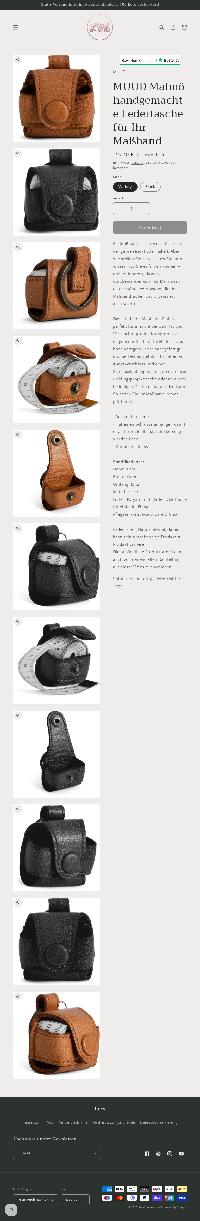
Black (150, 187)
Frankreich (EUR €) (33, 1199)
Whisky (125, 187)
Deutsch (72, 1199)
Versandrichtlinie (73, 1123)
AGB (50, 1123)
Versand (137, 162)
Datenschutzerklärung (159, 1123)
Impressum (31, 1123)
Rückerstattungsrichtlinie (114, 1123)
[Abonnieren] (94, 1153)
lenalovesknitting (149, 1207)
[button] (15, 27)
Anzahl (118, 198)
